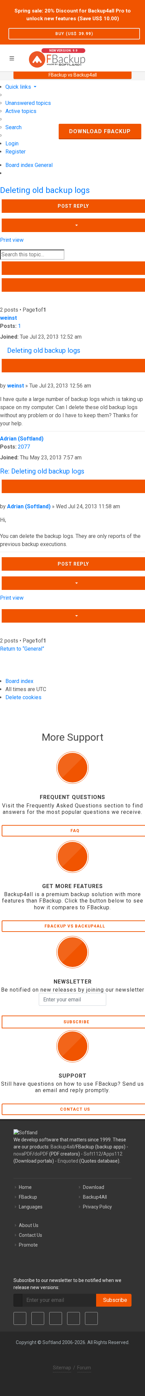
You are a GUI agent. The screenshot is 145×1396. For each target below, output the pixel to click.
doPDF (41, 1154)
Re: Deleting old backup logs (42, 471)
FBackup (28, 1197)
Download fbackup (100, 131)
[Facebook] (19, 1318)
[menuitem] (28, 103)
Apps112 (112, 1154)
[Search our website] (137, 57)
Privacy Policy (97, 1206)
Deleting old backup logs (45, 190)
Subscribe (113, 1300)
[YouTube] (73, 1318)
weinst (8, 318)
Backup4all (62, 1146)
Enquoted (68, 1161)
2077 (24, 447)
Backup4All (95, 1197)
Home (25, 1187)
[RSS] (91, 1318)
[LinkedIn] (55, 1318)
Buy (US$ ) (74, 33)
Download (93, 1187)
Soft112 (92, 1154)
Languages (30, 1206)
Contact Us (30, 1235)
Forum (84, 1367)
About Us (28, 1225)
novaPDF (22, 1154)
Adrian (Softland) (22, 438)
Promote (28, 1245)
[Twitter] (37, 1318)
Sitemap (62, 1367)
